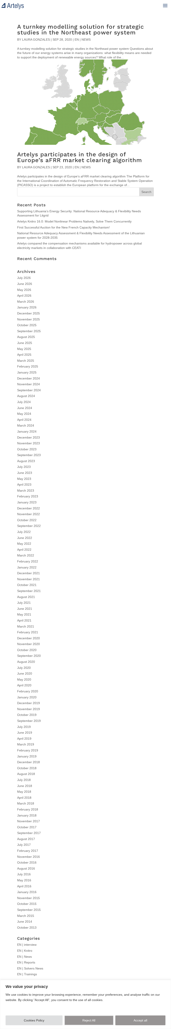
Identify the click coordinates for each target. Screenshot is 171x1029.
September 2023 (29, 455)
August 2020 (26, 661)
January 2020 (27, 697)
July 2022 (24, 532)
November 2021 (28, 579)
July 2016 (24, 874)
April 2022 (24, 549)
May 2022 (24, 543)
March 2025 (25, 360)
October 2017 (27, 827)
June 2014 (24, 921)
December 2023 (28, 437)
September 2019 (29, 721)
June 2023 (24, 473)
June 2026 (24, 284)
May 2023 (24, 479)
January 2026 (27, 307)
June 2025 (24, 343)
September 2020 (29, 656)
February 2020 (27, 691)
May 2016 (24, 880)
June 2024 (24, 408)
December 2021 (28, 573)
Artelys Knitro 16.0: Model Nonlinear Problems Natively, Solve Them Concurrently (74, 221)
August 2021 (26, 597)
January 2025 (27, 372)
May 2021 (24, 614)
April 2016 (24, 886)
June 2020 (24, 673)
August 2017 (26, 839)
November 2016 (28, 856)
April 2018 (24, 797)
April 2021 (24, 620)
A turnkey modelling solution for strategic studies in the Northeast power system (80, 29)
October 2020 (27, 650)
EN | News (83, 39)
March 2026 (25, 301)
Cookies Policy (34, 1020)
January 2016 (27, 892)
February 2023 (27, 496)
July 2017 (24, 844)
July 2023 (24, 467)
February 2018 (27, 809)
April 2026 (24, 295)
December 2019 (28, 703)
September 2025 (29, 331)
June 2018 (24, 786)
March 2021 (25, 626)
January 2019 (27, 756)
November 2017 (28, 821)
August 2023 (26, 461)
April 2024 (24, 419)
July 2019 (24, 727)
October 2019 (27, 715)
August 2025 (26, 337)
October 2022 (27, 520)
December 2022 (28, 508)
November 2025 (28, 319)
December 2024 (28, 378)
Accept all (140, 1020)
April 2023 (24, 484)
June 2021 (24, 608)
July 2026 (24, 278)
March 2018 (25, 803)
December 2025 (28, 313)
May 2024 (24, 413)
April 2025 (24, 354)
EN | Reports (26, 962)
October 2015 (27, 904)
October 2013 (27, 927)
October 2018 (27, 768)
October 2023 (27, 449)
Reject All (88, 1020)
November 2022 (28, 514)
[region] (85, 1004)
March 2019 (25, 744)
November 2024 (28, 384)
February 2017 (27, 850)
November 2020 (28, 644)
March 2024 (25, 425)
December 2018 (28, 762)
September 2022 (29, 526)
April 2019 (24, 738)
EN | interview (27, 944)
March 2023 (25, 490)
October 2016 (27, 862)
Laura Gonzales (36, 39)
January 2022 (27, 567)
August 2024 (26, 396)
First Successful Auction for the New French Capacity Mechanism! (63, 227)
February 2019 (27, 750)
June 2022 (24, 538)
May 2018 (24, 791)
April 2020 (24, 685)
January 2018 (27, 815)
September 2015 (29, 910)
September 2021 (29, 591)
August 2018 (26, 774)
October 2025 (27, 325)
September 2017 (29, 833)
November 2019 (28, 709)
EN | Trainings (27, 974)
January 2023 (27, 502)
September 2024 (29, 390)
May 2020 (24, 679)
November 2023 (28, 443)
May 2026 (24, 290)
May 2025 (24, 349)
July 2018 (24, 780)
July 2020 (24, 667)
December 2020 (28, 638)
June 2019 (24, 732)
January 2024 (27, 431)
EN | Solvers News (30, 968)
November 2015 (28, 898)
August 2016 (26, 868)
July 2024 (24, 402)
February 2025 (27, 366)
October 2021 (27, 585)
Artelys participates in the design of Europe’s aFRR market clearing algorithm (79, 157)
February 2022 (27, 561)
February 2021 (27, 632)
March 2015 (25, 916)
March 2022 (25, 555)
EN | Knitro (24, 950)
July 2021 (24, 602)
